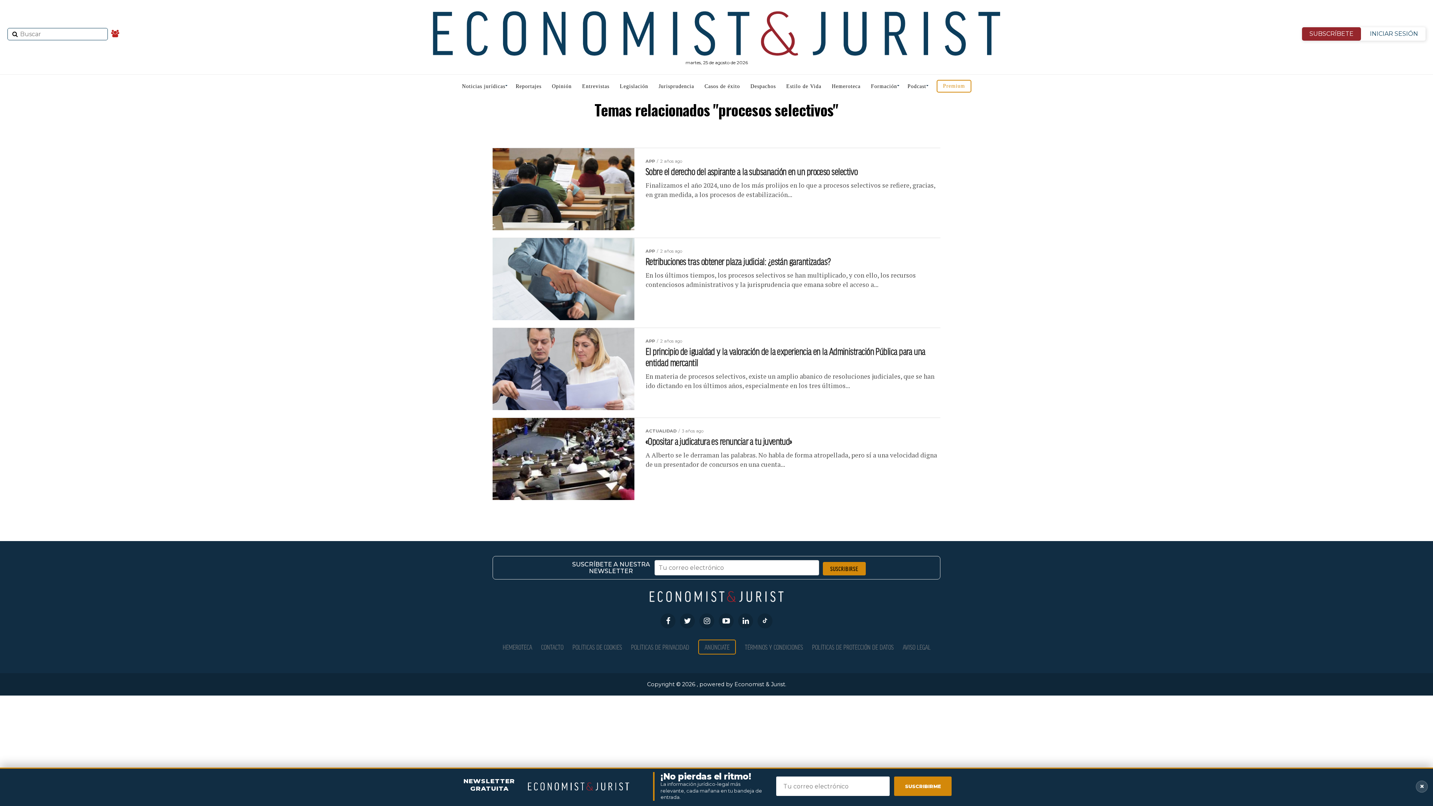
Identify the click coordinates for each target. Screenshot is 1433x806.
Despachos (763, 86)
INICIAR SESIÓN (1394, 33)
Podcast (917, 86)
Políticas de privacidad (660, 646)
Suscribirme (923, 786)
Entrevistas (595, 86)
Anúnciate (717, 646)
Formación (884, 86)
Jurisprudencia (676, 86)
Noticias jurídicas (483, 86)
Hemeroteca (846, 86)
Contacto (552, 646)
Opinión (562, 86)
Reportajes (528, 86)
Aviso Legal (917, 646)
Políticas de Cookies (597, 646)
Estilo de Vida (803, 86)
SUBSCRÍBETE (1331, 33)
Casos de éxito (722, 86)
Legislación (634, 86)
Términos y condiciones (774, 646)
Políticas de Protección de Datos (853, 646)
